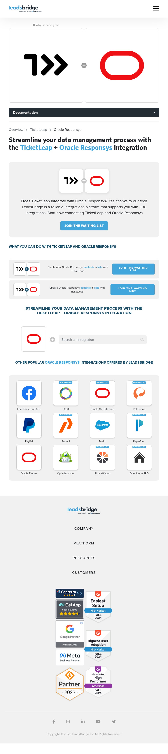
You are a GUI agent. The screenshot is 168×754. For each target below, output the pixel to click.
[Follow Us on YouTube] (98, 722)
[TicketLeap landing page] (46, 65)
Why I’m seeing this (47, 25)
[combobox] (103, 339)
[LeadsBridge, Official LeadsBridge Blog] (25, 8)
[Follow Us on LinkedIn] (83, 722)
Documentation (25, 112)
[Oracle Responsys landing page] (122, 65)
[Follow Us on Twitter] (114, 722)
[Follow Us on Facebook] (53, 722)
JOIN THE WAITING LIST (84, 225)
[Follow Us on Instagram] (68, 722)
